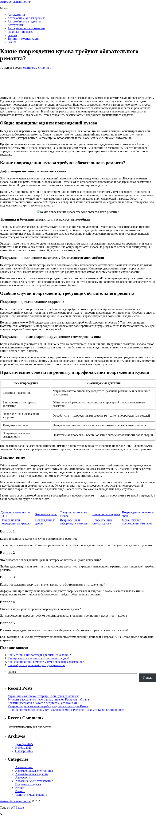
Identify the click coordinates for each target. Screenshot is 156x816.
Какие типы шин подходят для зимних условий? (39, 655)
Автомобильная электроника (26, 18)
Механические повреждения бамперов (137, 521)
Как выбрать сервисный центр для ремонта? (36, 665)
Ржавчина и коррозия (106, 514)
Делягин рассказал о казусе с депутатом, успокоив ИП (43, 702)
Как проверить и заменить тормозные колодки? (38, 658)
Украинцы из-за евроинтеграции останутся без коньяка (43, 696)
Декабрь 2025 (24, 744)
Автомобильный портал (15, 1)
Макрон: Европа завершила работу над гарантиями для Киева (48, 706)
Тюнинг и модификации (24, 38)
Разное (12, 42)
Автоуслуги (15, 24)
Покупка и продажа (20, 31)
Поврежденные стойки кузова (102, 521)
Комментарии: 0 (40, 67)
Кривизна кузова (46, 514)
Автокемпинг (16, 14)
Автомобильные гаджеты (24, 21)
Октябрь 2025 (24, 751)
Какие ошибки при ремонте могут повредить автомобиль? (46, 661)
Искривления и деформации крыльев (74, 521)
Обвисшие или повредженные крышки (16, 521)
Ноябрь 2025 (23, 747)
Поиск (12, 671)
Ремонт (12, 35)
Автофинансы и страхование (26, 28)
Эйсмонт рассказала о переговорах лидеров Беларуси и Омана (48, 699)
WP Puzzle (17, 807)
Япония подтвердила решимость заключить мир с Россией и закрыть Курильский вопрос (66, 709)
